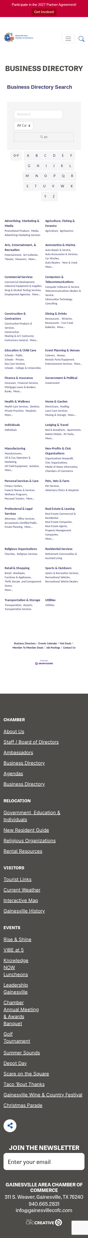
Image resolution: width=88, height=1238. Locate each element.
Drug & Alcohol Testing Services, (23, 290)
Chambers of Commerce (59, 471)
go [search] (45, 137)
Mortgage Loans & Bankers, (20, 387)
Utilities (50, 600)
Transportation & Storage (22, 600)
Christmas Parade (23, 1105)
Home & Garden (56, 401)
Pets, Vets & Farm (57, 481)
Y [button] (45, 197)
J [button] (53, 166)
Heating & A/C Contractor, (19, 336)
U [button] (44, 186)
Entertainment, (13, 255)
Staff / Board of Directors (31, 742)
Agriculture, (52, 231)
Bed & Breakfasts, (55, 430)
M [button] (27, 176)
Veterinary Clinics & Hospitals (62, 490)
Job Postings (53, 647)
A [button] (28, 156)
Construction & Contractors (15, 316)
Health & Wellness (17, 401)
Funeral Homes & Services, (20, 490)
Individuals (12, 425)
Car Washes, (52, 258)
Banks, (8, 391)
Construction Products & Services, (18, 325)
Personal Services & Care (21, 481)
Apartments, (74, 430)
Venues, (61, 355)
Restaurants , (53, 319)
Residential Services (59, 549)
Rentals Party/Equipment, (60, 359)
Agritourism (66, 231)
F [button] (71, 156)
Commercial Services (19, 277)
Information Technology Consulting (58, 301)
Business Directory (25, 643)
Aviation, (34, 466)
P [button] (54, 176)
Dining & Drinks (56, 314)
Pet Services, (52, 486)
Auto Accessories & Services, (61, 254)
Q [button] (63, 176)
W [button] (62, 186)
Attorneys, (10, 518)
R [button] (72, 176)
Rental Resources (23, 851)
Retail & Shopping (17, 568)
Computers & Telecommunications (59, 279)
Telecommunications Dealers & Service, (63, 293)
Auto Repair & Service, (58, 250)
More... (32, 259)
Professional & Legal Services (18, 511)
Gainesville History (24, 911)
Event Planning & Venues (62, 350)
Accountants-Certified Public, (21, 523)
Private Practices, (14, 411)
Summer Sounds (22, 1053)
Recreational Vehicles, (58, 577)
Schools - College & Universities (23, 368)
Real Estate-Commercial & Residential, (60, 516)
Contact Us (69, 647)
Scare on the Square (26, 1074)
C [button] (45, 156)
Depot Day (15, 1063)
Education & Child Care (20, 350)
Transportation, (13, 605)
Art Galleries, (30, 255)
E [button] (63, 156)
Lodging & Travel (56, 425)
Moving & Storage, (56, 415)
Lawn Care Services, (56, 411)
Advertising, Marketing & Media (22, 223)
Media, (35, 231)
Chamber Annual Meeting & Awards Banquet (21, 1013)
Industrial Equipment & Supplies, (23, 286)
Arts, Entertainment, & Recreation (20, 247)
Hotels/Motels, (53, 434)
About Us (14, 731)
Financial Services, (28, 383)
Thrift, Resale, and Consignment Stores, (23, 583)
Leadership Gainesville (16, 988)
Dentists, (35, 406)
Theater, (9, 259)
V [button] (53, 186)
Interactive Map (21, 900)
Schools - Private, (14, 359)
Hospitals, (31, 411)
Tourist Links (17, 879)
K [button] (62, 166)
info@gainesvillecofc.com (44, 1210)
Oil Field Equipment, (16, 466)
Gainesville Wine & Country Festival (43, 1095)
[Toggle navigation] (68, 38)
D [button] (54, 156)
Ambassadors (18, 752)
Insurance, (10, 383)
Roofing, (65, 406)
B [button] (37, 156)
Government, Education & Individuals (32, 816)
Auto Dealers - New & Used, (61, 262)
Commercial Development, (20, 282)
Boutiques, (19, 573)
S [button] (27, 186)
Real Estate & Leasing (60, 509)
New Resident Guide (26, 830)
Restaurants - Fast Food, (59, 323)
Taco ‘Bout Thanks (24, 1084)
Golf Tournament (17, 1037)
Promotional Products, (17, 231)
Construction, (12, 332)
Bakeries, (50, 327)
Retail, (8, 573)
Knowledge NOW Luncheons (16, 967)
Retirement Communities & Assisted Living (61, 556)
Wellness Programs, (16, 494)
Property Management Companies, (58, 532)
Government (52, 383)
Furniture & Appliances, (18, 577)
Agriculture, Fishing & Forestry (60, 223)
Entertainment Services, (59, 364)
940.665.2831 (44, 1204)
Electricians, (52, 406)
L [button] (70, 166)
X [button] (72, 186)
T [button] (36, 186)
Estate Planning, (14, 527)
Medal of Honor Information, (61, 467)
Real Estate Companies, (59, 522)
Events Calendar (47, 643)
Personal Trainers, (15, 498)
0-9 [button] (16, 156)
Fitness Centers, (14, 486)
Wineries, (67, 319)
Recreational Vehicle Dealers (61, 581)
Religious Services (27, 554)
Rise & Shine (17, 939)
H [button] (38, 166)
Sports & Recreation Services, (62, 573)
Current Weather (22, 890)
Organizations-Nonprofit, (59, 458)
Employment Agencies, (18, 294)
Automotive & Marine (60, 245)
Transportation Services (18, 609)
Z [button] (54, 197)
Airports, (28, 605)
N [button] (36, 176)
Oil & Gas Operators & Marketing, (18, 460)
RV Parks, (69, 434)
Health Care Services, (17, 406)
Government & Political (61, 378)
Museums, (21, 259)
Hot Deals (65, 643)
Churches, (10, 554)
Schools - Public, (14, 355)
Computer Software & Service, (62, 287)
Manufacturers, (13, 453)
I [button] (46, 166)
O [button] (45, 176)
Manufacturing (15, 448)
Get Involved (44, 12)
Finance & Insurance (19, 378)
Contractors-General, (17, 340)
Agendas (13, 773)
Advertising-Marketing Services (22, 235)
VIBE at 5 (14, 950)
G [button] (29, 166)
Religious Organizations (21, 549)
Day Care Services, (15, 364)
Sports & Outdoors (58, 568)
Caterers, (50, 355)
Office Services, (26, 518)
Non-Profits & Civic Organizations (58, 451)
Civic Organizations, (56, 462)
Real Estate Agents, (56, 526)
